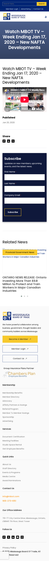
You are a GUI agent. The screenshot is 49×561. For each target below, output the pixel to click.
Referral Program (10, 409)
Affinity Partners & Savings (15, 405)
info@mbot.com (11, 496)
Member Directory (11, 396)
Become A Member (18, 339)
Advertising (26, 9)
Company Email (12, 195)
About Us (7, 464)
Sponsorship (8, 417)
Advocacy (7, 401)
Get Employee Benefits (13, 448)
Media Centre (9, 476)
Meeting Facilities (11, 440)
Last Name (10, 183)
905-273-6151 (9, 500)
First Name (10, 172)
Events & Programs (11, 472)
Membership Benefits (12, 392)
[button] (21, 296)
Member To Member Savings (16, 413)
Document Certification (14, 436)
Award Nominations (12, 480)
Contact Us (38, 9)
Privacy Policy (9, 547)
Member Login (12, 9)
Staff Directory (9, 468)
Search (42, 4)
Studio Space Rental (12, 444)
